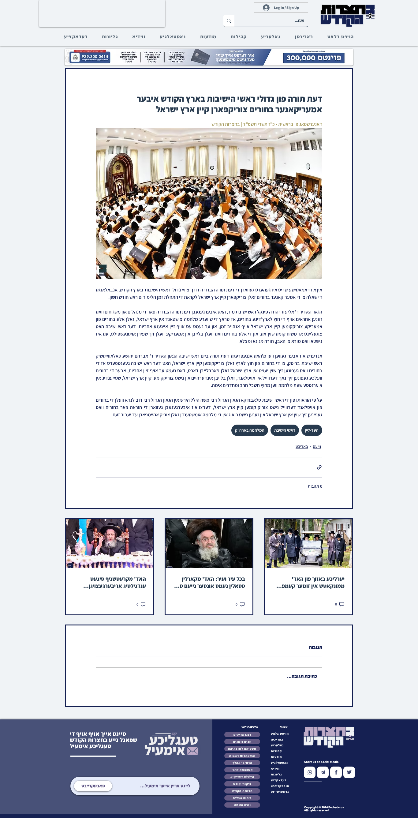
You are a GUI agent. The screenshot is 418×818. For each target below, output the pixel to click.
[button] (281, 786)
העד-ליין (312, 430)
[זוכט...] (228, 21)
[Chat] (309, 772)
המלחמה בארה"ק (249, 430)
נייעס (317, 446)
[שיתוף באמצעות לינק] (319, 467)
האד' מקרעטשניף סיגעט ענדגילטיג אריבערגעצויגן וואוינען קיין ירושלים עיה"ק (115, 582)
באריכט (302, 446)
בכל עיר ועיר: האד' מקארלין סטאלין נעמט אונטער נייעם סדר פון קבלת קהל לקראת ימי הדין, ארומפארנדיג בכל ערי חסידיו (209, 582)
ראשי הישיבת (284, 430)
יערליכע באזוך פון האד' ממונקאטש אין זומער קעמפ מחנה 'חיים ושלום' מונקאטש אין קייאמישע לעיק (312, 582)
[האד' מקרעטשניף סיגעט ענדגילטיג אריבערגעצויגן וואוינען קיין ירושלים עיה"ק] (109, 543)
